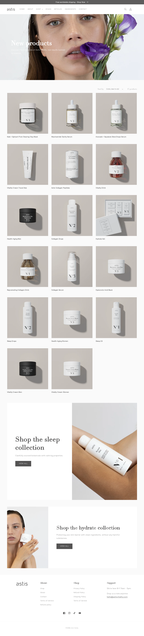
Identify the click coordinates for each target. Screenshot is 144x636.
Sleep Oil (99, 341)
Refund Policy (79, 593)
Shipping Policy (80, 597)
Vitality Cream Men (14, 392)
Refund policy (45, 605)
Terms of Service (47, 601)
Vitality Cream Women (60, 392)
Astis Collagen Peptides (60, 188)
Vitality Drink (101, 188)
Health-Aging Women (59, 341)
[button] (39, 9)
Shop (42, 588)
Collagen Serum (57, 290)
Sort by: (101, 89)
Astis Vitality (74, 628)
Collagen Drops (57, 239)
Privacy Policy (79, 588)
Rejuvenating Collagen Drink (18, 290)
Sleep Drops (11, 341)
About (42, 593)
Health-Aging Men (14, 239)
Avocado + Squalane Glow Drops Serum (111, 137)
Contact (43, 597)
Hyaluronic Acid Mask (104, 290)
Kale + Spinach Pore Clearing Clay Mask (22, 137)
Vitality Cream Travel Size (17, 188)
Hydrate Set (100, 239)
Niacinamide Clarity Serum (61, 137)
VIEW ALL (23, 463)
